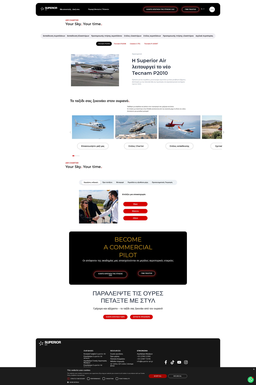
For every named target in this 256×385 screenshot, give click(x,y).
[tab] (91, 182)
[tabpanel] (128, 206)
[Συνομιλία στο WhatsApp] (251, 380)
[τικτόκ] (172, 362)
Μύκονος (135, 211)
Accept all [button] (158, 376)
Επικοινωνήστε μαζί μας (92, 146)
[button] (223, 132)
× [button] (253, 369)
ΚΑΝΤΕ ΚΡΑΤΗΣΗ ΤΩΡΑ (115, 317)
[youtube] (179, 362)
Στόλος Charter (136, 146)
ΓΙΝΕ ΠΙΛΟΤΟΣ (190, 9)
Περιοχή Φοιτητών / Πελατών (98, 9)
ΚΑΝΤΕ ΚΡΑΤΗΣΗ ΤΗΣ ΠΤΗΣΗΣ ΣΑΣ (160, 9)
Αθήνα (135, 218)
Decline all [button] (178, 376)
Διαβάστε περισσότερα (78, 375)
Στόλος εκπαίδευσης (179, 146)
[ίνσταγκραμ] (186, 362)
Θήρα (135, 204)
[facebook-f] (166, 362)
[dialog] (128, 376)
